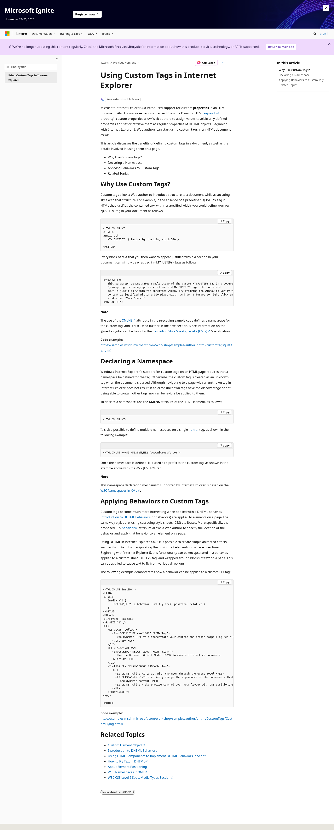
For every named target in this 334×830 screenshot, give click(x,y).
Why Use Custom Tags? (294, 70)
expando (210, 113)
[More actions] (230, 63)
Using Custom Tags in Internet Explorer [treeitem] (28, 77)
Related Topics (288, 85)
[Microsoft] (7, 33)
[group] (167, 291)
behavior (128, 528)
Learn (105, 62)
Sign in (324, 33)
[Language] (223, 63)
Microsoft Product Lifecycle (120, 47)
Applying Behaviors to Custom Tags (302, 80)
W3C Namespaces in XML (119, 490)
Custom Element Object (125, 745)
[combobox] (31, 67)
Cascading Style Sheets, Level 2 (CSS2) (180, 331)
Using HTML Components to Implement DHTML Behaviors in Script (157, 756)
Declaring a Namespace (294, 75)
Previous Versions (124, 62)
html (192, 429)
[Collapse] (56, 59)
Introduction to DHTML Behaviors (125, 517)
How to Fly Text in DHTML (126, 761)
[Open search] (315, 33)
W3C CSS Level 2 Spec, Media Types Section (139, 777)
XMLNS (127, 320)
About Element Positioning (127, 767)
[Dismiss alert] (326, 8)
